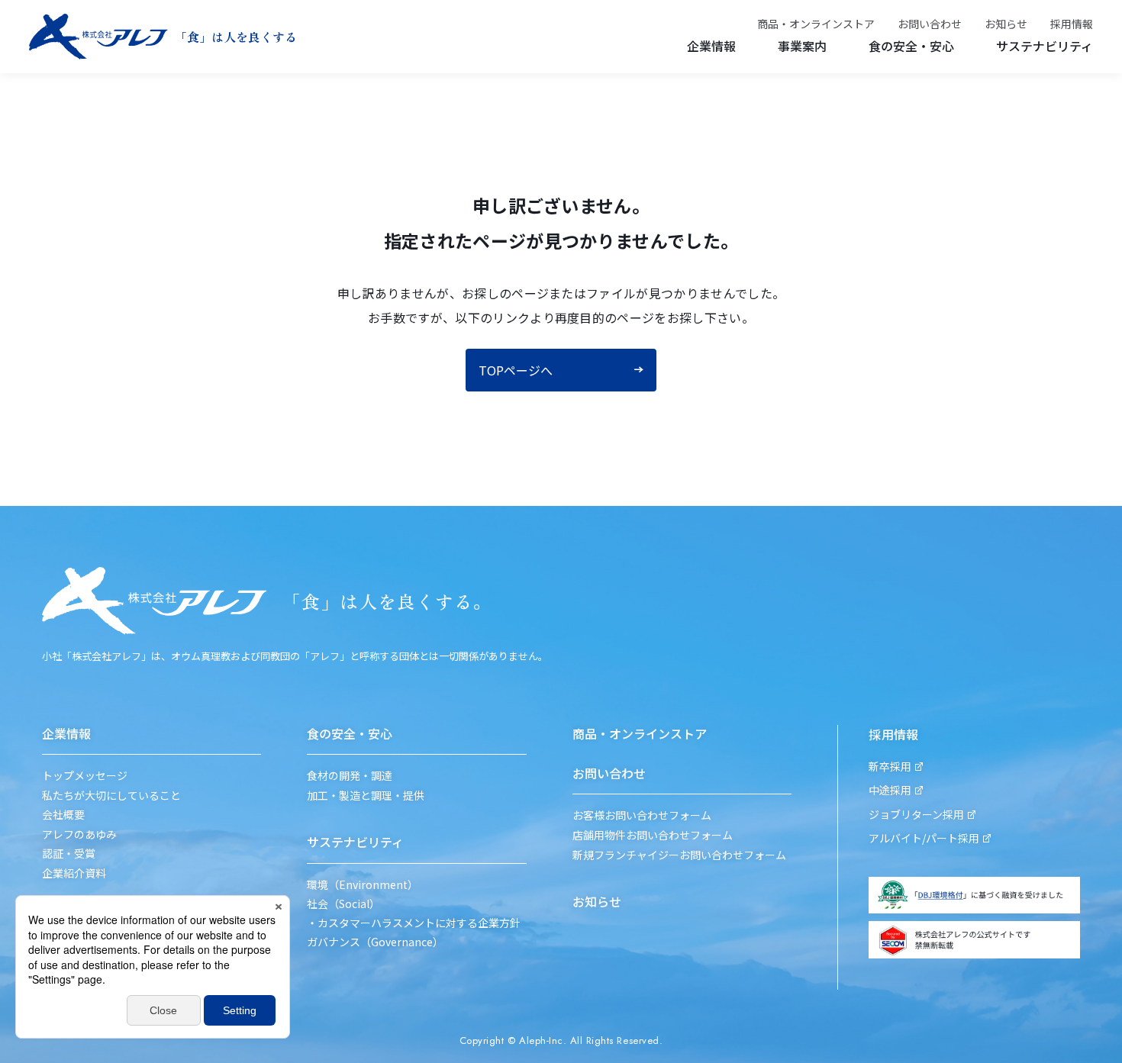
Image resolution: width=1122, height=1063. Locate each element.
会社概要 (63, 814)
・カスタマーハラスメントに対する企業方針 (414, 923)
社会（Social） (343, 904)
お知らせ (1006, 24)
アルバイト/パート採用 (924, 838)
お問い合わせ (930, 24)
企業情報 (711, 46)
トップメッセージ (84, 775)
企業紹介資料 (74, 873)
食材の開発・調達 (349, 775)
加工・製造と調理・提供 (365, 795)
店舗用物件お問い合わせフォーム (652, 835)
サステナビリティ (1044, 46)
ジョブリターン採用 (916, 814)
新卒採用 (890, 766)
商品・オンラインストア (816, 24)
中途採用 (890, 790)
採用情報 (1071, 24)
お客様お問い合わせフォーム (641, 815)
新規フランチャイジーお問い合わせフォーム (679, 855)
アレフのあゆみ (79, 834)
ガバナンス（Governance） (375, 942)
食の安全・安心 (911, 46)
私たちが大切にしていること (111, 795)
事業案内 (802, 46)
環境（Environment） (362, 885)
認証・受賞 (68, 853)
